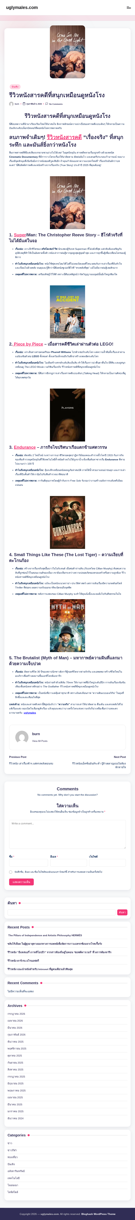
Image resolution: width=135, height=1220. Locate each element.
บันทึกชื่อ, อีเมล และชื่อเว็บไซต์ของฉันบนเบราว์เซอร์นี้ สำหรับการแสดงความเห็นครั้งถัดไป (58, 872)
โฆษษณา (13, 1185)
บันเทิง (15, 87)
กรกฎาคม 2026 (16, 1013)
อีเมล (54, 856)
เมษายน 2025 (15, 1097)
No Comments (55, 104)
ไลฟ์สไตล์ (13, 1192)
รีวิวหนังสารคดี (64, 137)
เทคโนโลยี (14, 1178)
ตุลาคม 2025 (15, 1055)
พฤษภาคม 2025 (17, 1090)
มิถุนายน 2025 (16, 1083)
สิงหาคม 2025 (15, 1069)
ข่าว (10, 1143)
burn (36, 734)
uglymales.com (22, 7)
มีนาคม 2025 (15, 1104)
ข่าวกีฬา (12, 1150)
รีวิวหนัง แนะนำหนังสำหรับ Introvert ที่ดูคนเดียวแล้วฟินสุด (40, 969)
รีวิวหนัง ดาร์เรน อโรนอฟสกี (23, 960)
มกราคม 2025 (16, 1111)
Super (20, 235)
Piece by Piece (28, 344)
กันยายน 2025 (15, 1062)
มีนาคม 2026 (15, 1027)
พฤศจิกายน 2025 (17, 1048)
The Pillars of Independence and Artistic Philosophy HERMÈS (45, 935)
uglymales (30, 713)
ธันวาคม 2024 (16, 1118)
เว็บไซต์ (93, 856)
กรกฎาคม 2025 (16, 1076)
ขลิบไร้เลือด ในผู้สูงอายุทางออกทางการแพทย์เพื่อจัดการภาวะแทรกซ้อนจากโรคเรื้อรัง (55, 943)
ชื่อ (11, 856)
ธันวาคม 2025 (16, 1041)
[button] (39, 741)
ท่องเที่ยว (13, 1157)
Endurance (25, 447)
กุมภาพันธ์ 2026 (16, 1034)
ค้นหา (12, 903)
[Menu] (128, 8)
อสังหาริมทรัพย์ (16, 1171)
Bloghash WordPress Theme (98, 1214)
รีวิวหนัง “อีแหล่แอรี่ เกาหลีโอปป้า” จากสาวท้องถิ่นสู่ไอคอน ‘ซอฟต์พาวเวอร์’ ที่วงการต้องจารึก (59, 952)
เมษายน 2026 (15, 1020)
